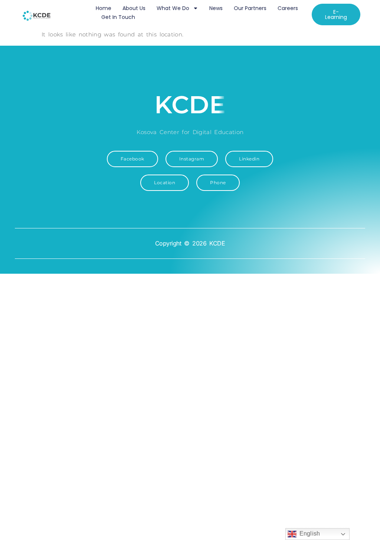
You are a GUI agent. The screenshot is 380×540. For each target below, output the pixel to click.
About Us (133, 8)
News (216, 8)
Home (103, 8)
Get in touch (118, 17)
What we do (173, 8)
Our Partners (250, 8)
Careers (288, 8)
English (308, 533)
